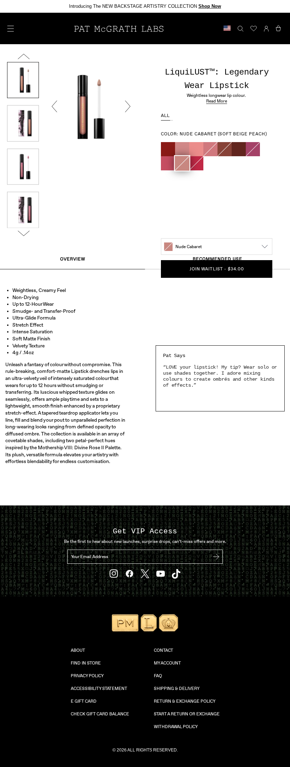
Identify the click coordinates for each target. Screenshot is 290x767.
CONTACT (163, 650)
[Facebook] (129, 573)
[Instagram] (114, 573)
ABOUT (78, 650)
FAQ (158, 675)
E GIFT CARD (84, 701)
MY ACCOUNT (167, 663)
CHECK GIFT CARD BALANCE (100, 714)
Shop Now (209, 6)
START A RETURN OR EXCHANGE (187, 714)
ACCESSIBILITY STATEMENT (99, 688)
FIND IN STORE (86, 663)
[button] (168, 149)
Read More (216, 101)
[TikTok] (176, 574)
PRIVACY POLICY (87, 675)
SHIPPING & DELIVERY (176, 688)
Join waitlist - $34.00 (217, 269)
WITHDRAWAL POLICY (176, 726)
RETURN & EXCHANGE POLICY (184, 701)
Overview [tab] (72, 259)
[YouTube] (160, 573)
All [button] (165, 115)
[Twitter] (145, 573)
